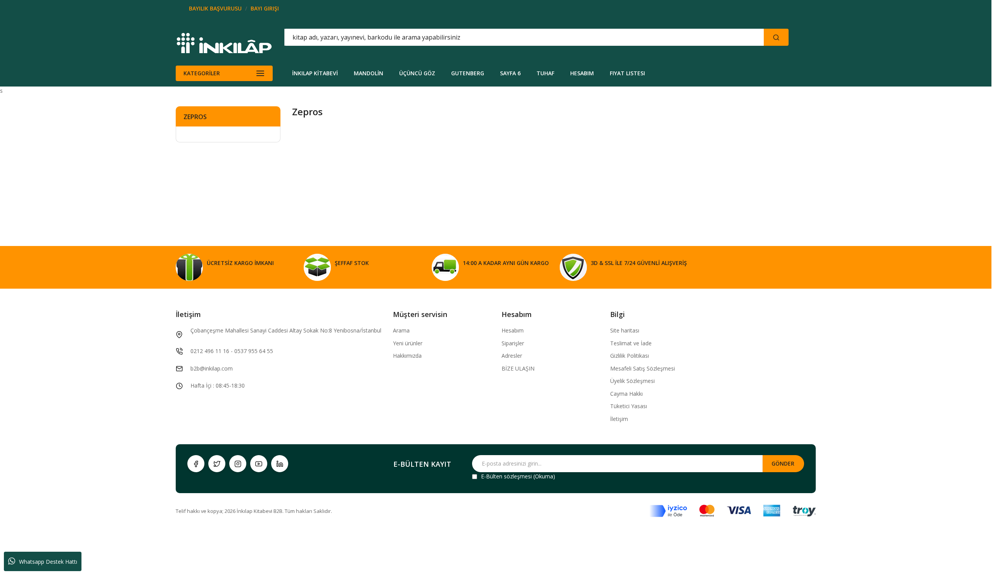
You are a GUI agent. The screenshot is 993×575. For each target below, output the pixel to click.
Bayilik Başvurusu (215, 8)
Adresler (512, 355)
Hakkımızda (407, 355)
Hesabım (513, 330)
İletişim (619, 419)
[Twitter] (216, 463)
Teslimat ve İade (631, 343)
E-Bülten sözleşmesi (506, 476)
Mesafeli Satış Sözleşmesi (642, 368)
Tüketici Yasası (628, 406)
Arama (401, 330)
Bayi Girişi (265, 8)
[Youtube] (258, 463)
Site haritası (624, 330)
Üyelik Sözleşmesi (632, 380)
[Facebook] (195, 463)
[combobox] (489, 37)
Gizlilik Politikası (629, 355)
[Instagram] (237, 463)
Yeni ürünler (407, 343)
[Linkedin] (279, 463)
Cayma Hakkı (626, 393)
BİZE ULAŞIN (518, 368)
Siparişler (513, 343)
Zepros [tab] (195, 117)
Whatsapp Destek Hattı (48, 561)
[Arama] (776, 37)
